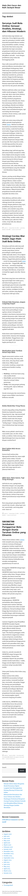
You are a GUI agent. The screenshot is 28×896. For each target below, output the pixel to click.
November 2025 (9, 853)
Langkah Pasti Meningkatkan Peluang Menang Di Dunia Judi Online (13, 790)
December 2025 (8, 851)
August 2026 (8, 834)
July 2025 (6, 862)
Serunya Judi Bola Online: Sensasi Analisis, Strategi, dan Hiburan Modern (14, 27)
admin (6, 228)
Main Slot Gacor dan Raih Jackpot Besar (11, 6)
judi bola (22, 228)
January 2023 (8, 873)
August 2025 (8, 860)
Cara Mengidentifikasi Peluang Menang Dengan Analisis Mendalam (13, 805)
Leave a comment (16, 229)
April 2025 (7, 868)
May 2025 (7, 866)
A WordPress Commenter (10, 819)
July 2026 (7, 836)
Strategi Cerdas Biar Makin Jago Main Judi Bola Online (13, 239)
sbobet (9, 124)
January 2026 (8, 849)
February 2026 (8, 847)
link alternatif (20, 755)
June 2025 (7, 864)
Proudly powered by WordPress (10, 893)
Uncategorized (8, 885)
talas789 (8, 229)
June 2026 (7, 838)
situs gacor (16, 757)
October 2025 (8, 855)
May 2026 (7, 840)
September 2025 (9, 858)
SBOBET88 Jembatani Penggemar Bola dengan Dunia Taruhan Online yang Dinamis (14, 528)
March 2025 (7, 871)
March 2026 (7, 845)
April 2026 (7, 843)
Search (4, 767)
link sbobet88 (5, 757)
